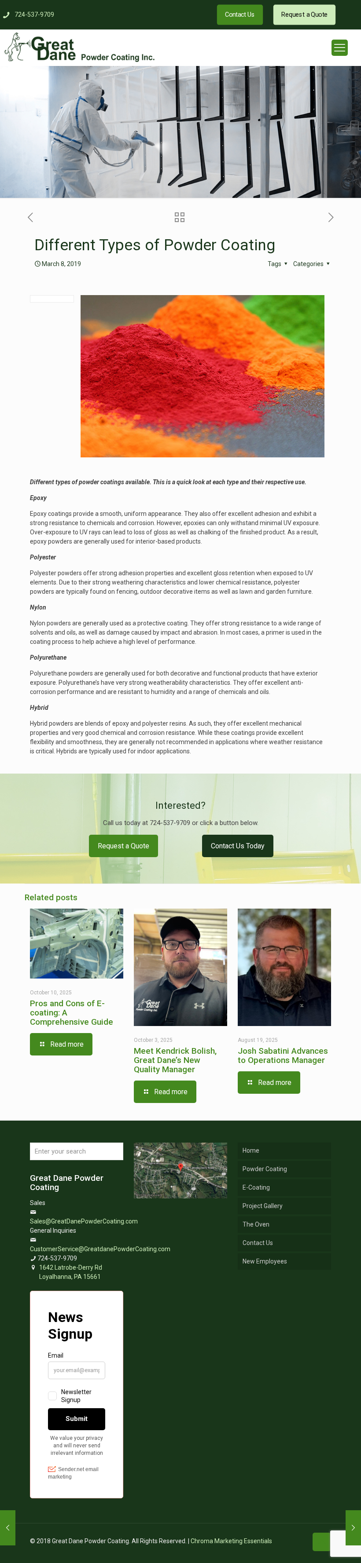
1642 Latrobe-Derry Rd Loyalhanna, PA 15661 (70, 1272)
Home (251, 1150)
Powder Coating (265, 1168)
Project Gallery (263, 1205)
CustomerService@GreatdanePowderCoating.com (100, 1249)
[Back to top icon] (322, 1542)
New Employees (265, 1261)
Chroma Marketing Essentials (231, 1541)
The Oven (256, 1224)
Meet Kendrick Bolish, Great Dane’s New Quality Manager (175, 1060)
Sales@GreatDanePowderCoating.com (84, 1221)
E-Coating (256, 1187)
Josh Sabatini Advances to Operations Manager (283, 1055)
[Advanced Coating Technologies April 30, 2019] (353, 1527)
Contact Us (258, 1242)
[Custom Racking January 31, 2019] (7, 1527)
